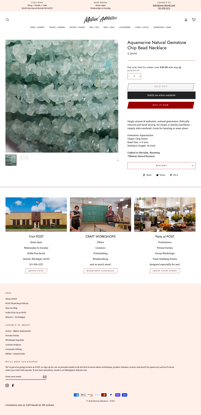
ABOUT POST (36, 271)
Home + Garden (37, 27)
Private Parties (12, 335)
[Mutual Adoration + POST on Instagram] (7, 385)
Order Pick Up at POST (15, 312)
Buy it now (161, 105)
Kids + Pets (94, 27)
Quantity (133, 70)
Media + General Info (15, 354)
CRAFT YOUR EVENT (165, 271)
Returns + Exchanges (15, 317)
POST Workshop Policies (17, 303)
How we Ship (11, 308)
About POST (11, 299)
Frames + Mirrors (57, 27)
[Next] (116, 160)
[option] (37, 5)
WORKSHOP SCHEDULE (100, 271)
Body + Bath (109, 27)
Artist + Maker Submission (18, 331)
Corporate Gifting (13, 349)
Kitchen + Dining (77, 27)
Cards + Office (142, 27)
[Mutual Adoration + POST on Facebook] (12, 385)
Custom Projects (13, 345)
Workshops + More (162, 27)
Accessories (124, 27)
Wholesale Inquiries (14, 340)
